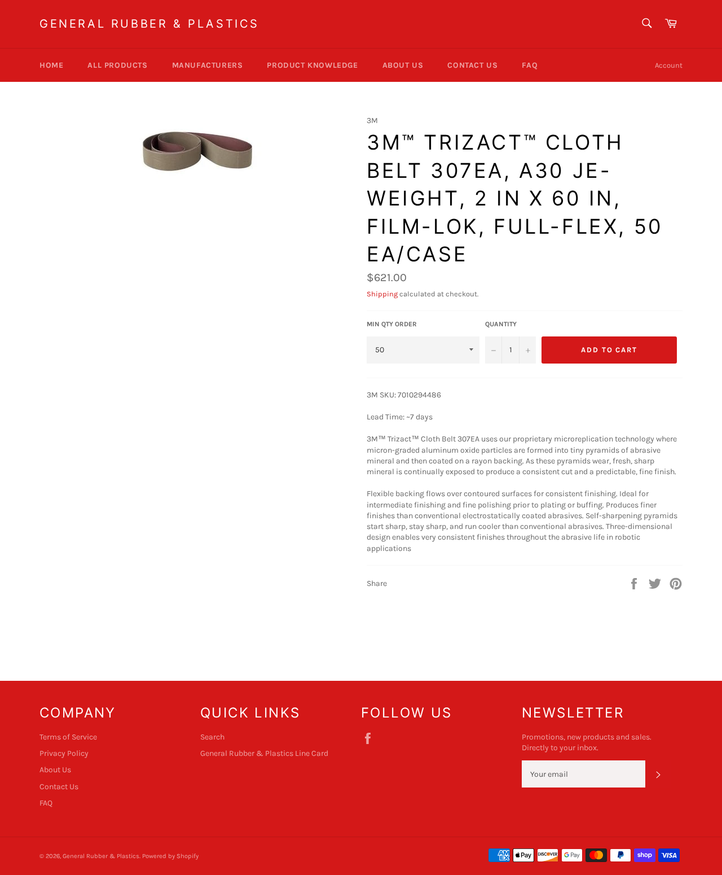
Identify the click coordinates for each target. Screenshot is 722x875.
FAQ (530, 65)
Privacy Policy (64, 753)
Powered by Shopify (170, 856)
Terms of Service (68, 737)
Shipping (382, 294)
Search (212, 737)
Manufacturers (207, 65)
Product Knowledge (312, 65)
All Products (117, 65)
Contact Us (472, 65)
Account (669, 65)
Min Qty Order (392, 324)
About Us (403, 65)
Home (51, 65)
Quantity (501, 324)
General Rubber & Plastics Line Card (264, 753)
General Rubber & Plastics (149, 23)
